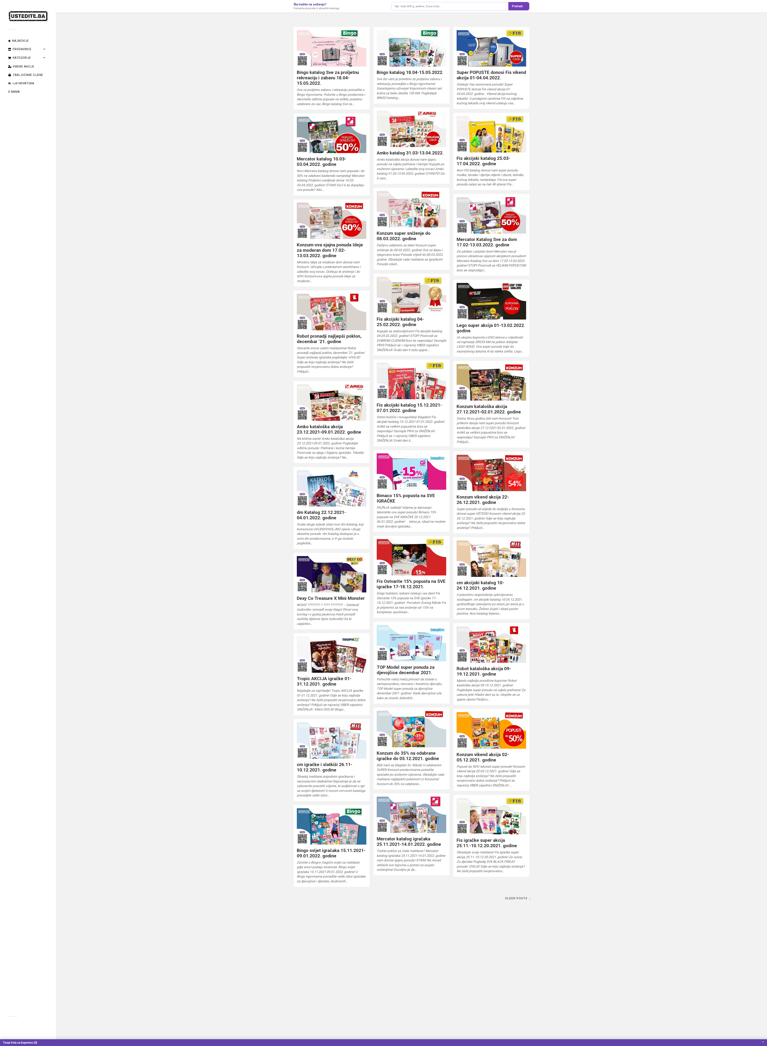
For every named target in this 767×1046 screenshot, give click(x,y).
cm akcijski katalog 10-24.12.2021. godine (480, 585)
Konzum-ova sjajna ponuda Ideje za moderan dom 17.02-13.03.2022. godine (330, 250)
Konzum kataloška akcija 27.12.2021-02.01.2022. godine (489, 409)
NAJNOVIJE (20, 40)
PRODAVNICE (22, 49)
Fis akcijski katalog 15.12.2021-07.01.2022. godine (409, 407)
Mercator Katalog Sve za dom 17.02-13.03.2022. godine (487, 242)
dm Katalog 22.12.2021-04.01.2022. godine (321, 515)
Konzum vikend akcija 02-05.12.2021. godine (483, 757)
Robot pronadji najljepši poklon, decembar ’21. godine (329, 338)
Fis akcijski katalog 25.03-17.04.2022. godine (483, 161)
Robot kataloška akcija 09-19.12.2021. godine (484, 671)
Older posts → (518, 898)
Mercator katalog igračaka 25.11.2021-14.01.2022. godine (409, 841)
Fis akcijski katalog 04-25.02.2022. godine (400, 321)
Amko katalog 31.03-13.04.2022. (410, 152)
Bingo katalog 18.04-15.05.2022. (410, 72)
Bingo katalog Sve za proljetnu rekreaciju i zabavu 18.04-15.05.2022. (328, 78)
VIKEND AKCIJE (23, 66)
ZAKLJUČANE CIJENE (28, 75)
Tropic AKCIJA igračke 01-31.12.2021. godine (324, 681)
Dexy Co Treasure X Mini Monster (331, 598)
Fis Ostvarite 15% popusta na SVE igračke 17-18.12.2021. (411, 584)
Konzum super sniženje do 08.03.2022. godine (403, 236)
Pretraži (517, 6)
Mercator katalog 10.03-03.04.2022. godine (321, 161)
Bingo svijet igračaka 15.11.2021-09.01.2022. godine (331, 853)
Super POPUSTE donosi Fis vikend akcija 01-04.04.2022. (491, 75)
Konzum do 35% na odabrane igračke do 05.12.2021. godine (408, 755)
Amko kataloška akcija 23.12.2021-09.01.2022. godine (329, 429)
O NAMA (14, 91)
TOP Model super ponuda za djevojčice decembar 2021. (405, 670)
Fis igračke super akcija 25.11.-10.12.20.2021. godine (487, 843)
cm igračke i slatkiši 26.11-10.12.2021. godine (324, 767)
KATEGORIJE (22, 57)
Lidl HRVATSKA (23, 83)
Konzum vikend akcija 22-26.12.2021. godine (483, 499)
